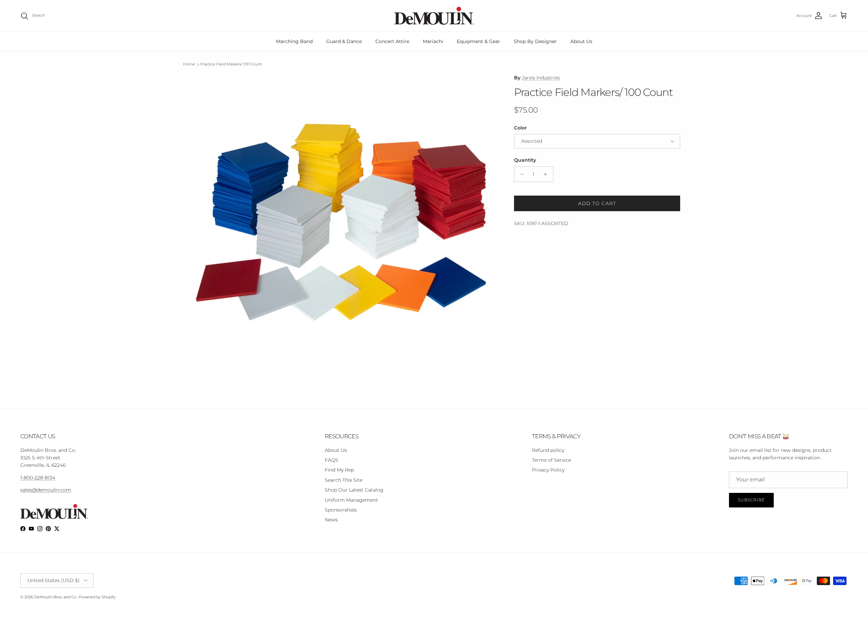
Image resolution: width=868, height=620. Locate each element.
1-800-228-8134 (37, 478)
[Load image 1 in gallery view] (343, 229)
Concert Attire (392, 41)
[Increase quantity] (547, 174)
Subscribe (751, 499)
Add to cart (597, 203)
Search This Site (343, 480)
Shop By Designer (535, 41)
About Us (581, 41)
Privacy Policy (548, 470)
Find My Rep (339, 470)
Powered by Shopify (97, 597)
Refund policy (548, 450)
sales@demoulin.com (45, 490)
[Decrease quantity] (520, 174)
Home (189, 64)
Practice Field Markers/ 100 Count (231, 64)
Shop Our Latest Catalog (354, 490)
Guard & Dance (344, 41)
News (331, 520)
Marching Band (294, 41)
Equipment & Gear (478, 41)
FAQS (331, 460)
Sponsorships (341, 510)
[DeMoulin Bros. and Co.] (434, 16)
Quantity (525, 160)
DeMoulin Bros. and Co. (55, 597)
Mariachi (433, 41)
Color (520, 128)
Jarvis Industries (541, 78)
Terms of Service (551, 460)
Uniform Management (351, 500)
